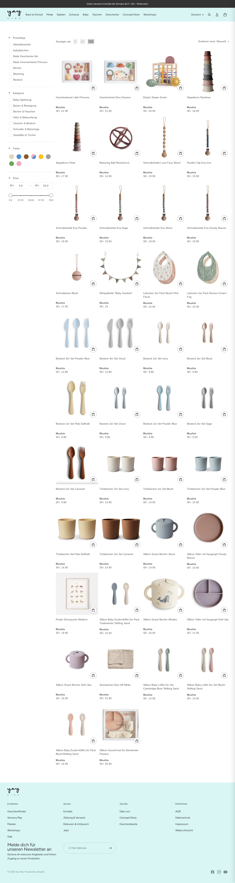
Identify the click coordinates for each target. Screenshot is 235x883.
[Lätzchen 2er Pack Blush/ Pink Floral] (164, 267)
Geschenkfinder (16, 811)
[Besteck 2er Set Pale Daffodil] (77, 398)
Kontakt (67, 811)
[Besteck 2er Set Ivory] (164, 333)
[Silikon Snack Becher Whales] (164, 594)
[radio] (75, 41)
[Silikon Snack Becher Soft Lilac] (77, 659)
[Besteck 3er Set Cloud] (121, 333)
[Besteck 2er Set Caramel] (77, 463)
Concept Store (128, 817)
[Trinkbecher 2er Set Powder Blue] (208, 463)
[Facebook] (212, 872)
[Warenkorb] (225, 15)
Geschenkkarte (128, 824)
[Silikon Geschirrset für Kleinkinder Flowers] (121, 724)
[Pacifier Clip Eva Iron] (208, 137)
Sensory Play (14, 817)
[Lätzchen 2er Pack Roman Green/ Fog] (208, 267)
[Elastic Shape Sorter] (164, 72)
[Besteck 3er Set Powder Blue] (77, 333)
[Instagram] (219, 872)
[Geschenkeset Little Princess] (77, 72)
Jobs (66, 830)
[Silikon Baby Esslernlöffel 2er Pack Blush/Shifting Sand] (77, 724)
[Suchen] (209, 15)
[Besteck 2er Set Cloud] (121, 398)
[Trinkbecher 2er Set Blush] (164, 463)
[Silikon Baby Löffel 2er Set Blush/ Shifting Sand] (208, 659)
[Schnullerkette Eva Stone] (164, 202)
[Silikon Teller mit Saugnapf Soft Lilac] (208, 594)
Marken (11, 824)
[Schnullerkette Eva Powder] (77, 202)
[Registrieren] (110, 848)
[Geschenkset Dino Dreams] (121, 72)
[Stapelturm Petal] (77, 137)
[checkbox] (30, 44)
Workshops (13, 830)
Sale (9, 836)
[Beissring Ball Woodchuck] (121, 137)
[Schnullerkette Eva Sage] (121, 202)
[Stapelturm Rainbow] (208, 72)
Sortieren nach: (212, 41)
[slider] (10, 195)
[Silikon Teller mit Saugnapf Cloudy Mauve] (208, 528)
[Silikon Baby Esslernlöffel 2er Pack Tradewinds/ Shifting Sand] (121, 594)
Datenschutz (182, 817)
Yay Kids (20, 872)
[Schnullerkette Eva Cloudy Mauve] (208, 202)
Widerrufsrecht (184, 830)
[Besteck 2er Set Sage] (208, 398)
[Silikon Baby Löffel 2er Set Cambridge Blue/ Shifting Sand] (164, 659)
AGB (178, 811)
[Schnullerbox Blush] (77, 267)
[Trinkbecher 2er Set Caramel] (121, 528)
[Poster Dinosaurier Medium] (77, 594)
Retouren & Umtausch (76, 824)
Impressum (181, 824)
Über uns (125, 811)
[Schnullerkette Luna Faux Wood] (164, 137)
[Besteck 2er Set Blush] (208, 333)
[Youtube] (225, 872)
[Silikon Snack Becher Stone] (164, 528)
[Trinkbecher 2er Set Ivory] (121, 463)
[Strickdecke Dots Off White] (121, 659)
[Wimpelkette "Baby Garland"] (121, 267)
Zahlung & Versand (74, 817)
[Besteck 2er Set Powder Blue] (164, 398)
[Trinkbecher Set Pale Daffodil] (77, 528)
